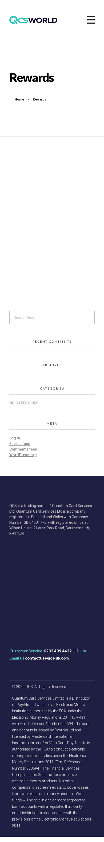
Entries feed (19, 444)
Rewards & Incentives (34, 619)
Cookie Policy (26, 628)
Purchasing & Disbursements (40, 593)
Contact (22, 584)
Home (19, 99)
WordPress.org (23, 455)
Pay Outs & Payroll (31, 602)
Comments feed (23, 449)
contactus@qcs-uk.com (47, 658)
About (20, 566)
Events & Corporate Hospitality (42, 611)
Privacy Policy (27, 637)
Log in (14, 438)
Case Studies (26, 575)
